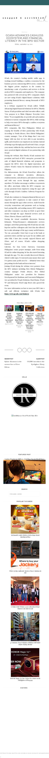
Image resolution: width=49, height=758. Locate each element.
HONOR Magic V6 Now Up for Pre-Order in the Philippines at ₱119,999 (25, 679)
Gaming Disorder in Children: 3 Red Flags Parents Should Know (24, 459)
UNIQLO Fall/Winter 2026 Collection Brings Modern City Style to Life (25, 608)
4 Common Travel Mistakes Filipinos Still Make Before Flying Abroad (25, 643)
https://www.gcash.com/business (17, 294)
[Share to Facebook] (20, 350)
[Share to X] (24, 350)
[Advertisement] (24, 434)
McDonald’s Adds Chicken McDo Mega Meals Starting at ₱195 (25, 536)
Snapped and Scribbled (19, 753)
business (24, 32)
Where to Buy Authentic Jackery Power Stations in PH (25, 572)
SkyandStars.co (44, 753)
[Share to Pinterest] (29, 350)
